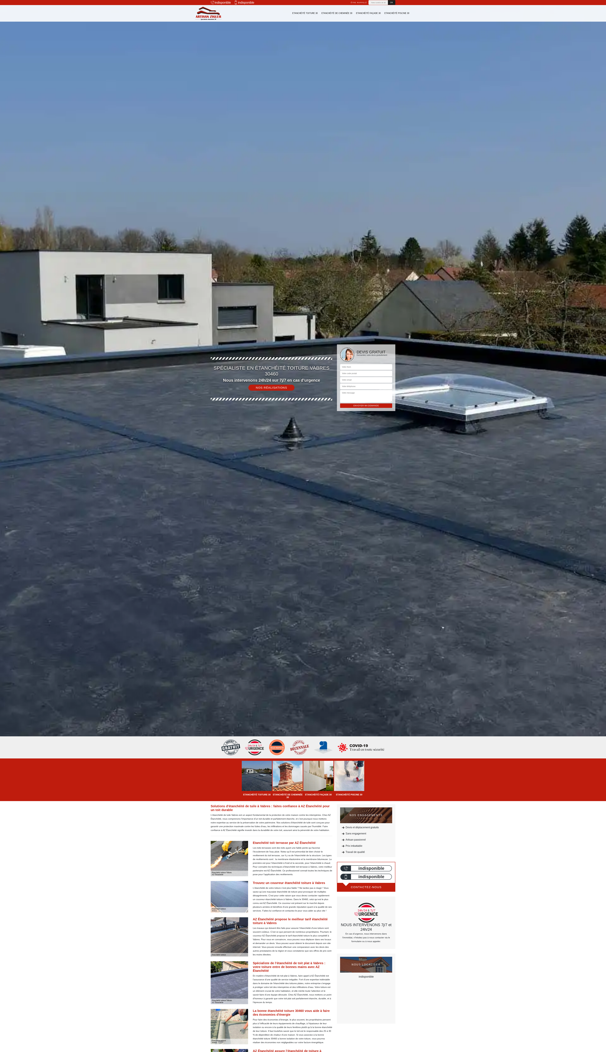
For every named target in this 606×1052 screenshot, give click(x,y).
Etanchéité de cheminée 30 (336, 13)
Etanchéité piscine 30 (396, 13)
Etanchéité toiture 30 (305, 13)
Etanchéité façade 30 (368, 13)
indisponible (223, 2)
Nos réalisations (271, 387)
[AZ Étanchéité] (208, 13)
